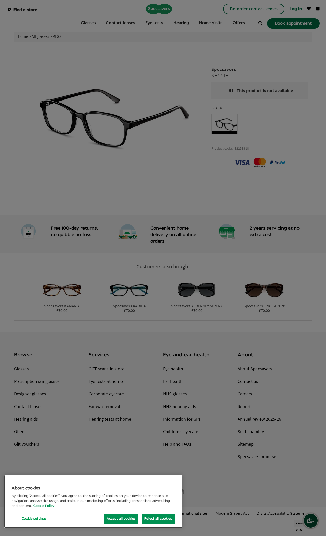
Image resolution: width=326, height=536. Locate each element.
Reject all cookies (158, 518)
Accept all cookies (121, 518)
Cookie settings (34, 518)
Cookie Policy (43, 506)
